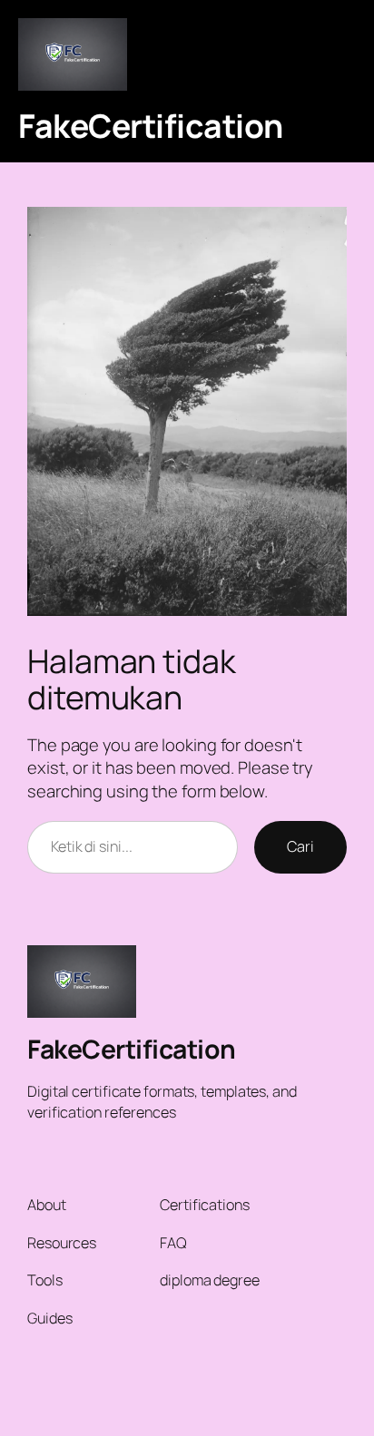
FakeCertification (150, 125)
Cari (300, 846)
